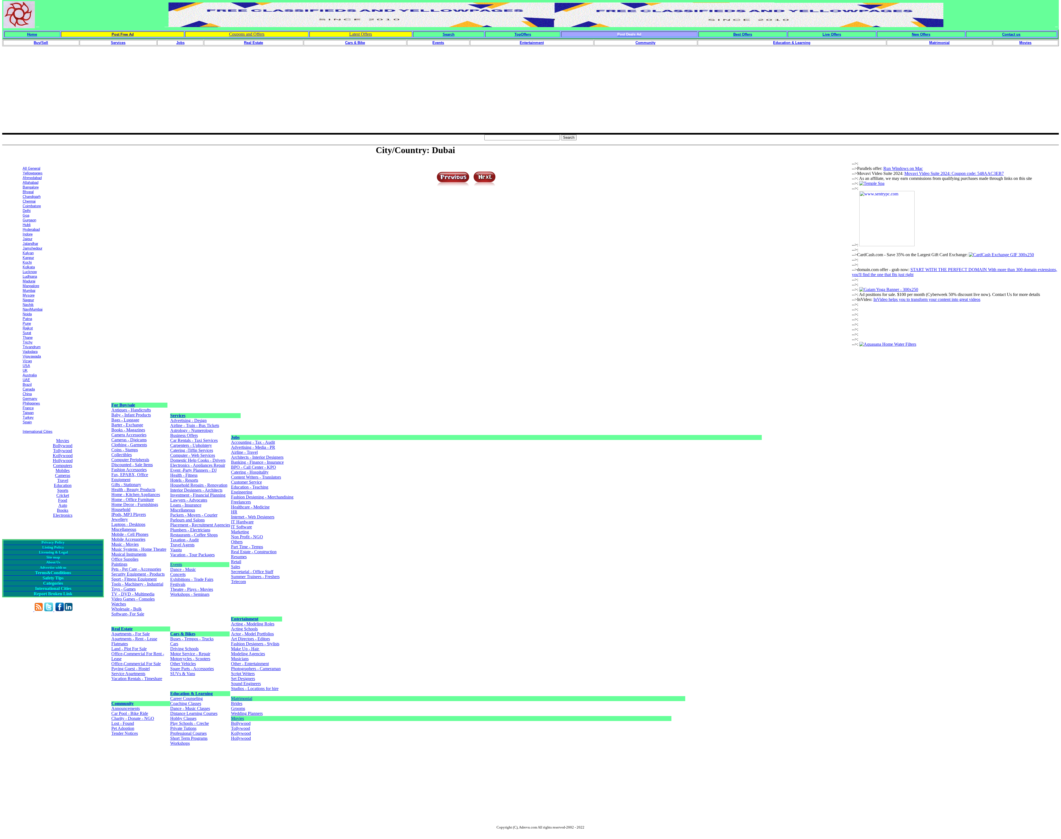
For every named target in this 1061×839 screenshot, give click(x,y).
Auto (62, 505)
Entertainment (244, 619)
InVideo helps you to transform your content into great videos (926, 299)
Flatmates (119, 643)
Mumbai (29, 291)
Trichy (28, 342)
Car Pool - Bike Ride (129, 713)
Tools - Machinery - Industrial (137, 584)
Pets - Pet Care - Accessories (136, 569)
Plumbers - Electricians (190, 530)
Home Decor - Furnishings (134, 504)
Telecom (238, 581)
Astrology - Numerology (191, 430)
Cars (174, 643)
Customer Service (246, 482)
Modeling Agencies (248, 653)
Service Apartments (128, 673)
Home (32, 34)
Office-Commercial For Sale (136, 663)
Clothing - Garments (129, 444)
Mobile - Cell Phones (129, 534)
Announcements (125, 708)
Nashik (28, 305)
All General (31, 168)
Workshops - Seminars (189, 594)
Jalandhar (30, 244)
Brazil (27, 384)
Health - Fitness (184, 475)
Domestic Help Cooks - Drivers (197, 460)
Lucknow (30, 272)
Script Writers (243, 673)
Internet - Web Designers (252, 517)
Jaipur (27, 239)
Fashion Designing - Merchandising (262, 497)
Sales (235, 566)
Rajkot (28, 328)
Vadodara (30, 352)
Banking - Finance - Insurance (257, 462)
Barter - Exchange (127, 425)
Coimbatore (32, 206)
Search (449, 34)
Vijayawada (32, 356)
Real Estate (122, 628)
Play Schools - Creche (189, 723)
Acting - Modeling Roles (252, 624)
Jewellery (119, 519)
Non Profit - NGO (247, 536)
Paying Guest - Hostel (130, 668)
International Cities (37, 431)
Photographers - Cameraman (256, 668)
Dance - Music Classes (190, 708)
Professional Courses (188, 733)
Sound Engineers (246, 683)
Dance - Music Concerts (183, 572)
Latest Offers (360, 34)
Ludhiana (30, 276)
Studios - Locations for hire (255, 688)
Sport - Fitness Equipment (134, 579)
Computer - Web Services (192, 455)
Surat (27, 333)
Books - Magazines (128, 430)
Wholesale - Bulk (126, 609)
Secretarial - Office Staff (252, 571)
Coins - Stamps (124, 449)
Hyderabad (31, 229)
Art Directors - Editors (250, 638)
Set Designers (243, 678)
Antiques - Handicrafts (131, 410)
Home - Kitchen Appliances (135, 494)
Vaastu (176, 549)
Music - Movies (125, 544)
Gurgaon (29, 220)
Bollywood (62, 445)
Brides (236, 703)
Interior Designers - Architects (196, 490)
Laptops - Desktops (128, 524)
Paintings (119, 564)
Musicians (240, 658)
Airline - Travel (244, 452)
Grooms (238, 708)
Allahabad (30, 182)
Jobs (235, 437)
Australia (30, 375)
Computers (62, 465)
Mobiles (63, 470)
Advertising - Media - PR (253, 447)
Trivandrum (32, 347)
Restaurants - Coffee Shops (194, 535)
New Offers (921, 34)
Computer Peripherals (130, 459)
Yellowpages (33, 173)
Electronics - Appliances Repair (197, 465)
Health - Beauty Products (133, 489)
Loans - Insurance (185, 505)
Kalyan (28, 253)
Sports (62, 490)
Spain (27, 422)
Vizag (27, 361)
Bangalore (31, 187)
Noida (27, 314)
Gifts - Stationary (126, 484)
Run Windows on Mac (903, 168)
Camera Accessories (128, 434)
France (28, 408)
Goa (26, 215)
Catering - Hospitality (250, 472)
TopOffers (522, 34)
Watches (118, 604)
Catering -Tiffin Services (191, 450)
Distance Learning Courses (193, 713)
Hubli (27, 225)
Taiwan (28, 413)
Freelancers (241, 502)
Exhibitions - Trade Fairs (191, 579)
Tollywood (62, 450)
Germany (30, 399)
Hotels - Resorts (184, 480)
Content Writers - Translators (256, 477)
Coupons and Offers (246, 34)
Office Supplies (124, 559)
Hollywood (63, 460)
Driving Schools (184, 648)
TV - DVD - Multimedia (132, 594)
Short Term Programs (189, 738)
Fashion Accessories (129, 469)
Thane (28, 337)
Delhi (27, 211)
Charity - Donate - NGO (132, 718)
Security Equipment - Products (138, 574)
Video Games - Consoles (133, 599)
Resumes (239, 556)
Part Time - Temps (247, 546)
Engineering (241, 492)
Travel (62, 480)
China (27, 394)
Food (62, 500)
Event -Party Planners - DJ (193, 470)
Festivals (177, 584)
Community (122, 703)
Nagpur (28, 300)
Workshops (180, 743)
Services (177, 415)
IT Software (241, 527)
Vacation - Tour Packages (192, 554)
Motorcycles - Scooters (190, 658)
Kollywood (63, 455)
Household (120, 509)
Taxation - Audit (184, 540)
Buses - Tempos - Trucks (192, 638)
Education (63, 485)
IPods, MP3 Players (128, 514)
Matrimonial (241, 698)
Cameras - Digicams (129, 439)
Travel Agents (182, 544)
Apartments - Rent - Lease (134, 638)
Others (237, 541)
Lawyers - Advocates (188, 500)
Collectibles (121, 454)
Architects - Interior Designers (257, 457)
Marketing (240, 531)
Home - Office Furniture (132, 499)
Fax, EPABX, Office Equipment (129, 477)
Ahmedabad (32, 178)
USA (26, 366)
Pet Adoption (122, 728)
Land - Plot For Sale (129, 648)
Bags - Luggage (125, 420)
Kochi (27, 262)
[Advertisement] (530, 94)
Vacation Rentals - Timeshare (136, 678)
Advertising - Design (188, 420)
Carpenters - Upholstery (191, 445)
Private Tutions (183, 728)
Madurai (29, 281)
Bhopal (28, 192)
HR (234, 512)
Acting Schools (244, 628)
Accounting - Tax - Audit (253, 442)
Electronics (62, 515)
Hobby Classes (183, 718)
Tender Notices (124, 733)
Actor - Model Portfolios (252, 633)
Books (62, 510)
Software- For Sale (127, 614)
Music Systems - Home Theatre (138, 549)
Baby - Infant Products (131, 415)
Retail (236, 561)
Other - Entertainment (250, 663)
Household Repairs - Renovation (198, 485)
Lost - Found (122, 723)
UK (25, 370)
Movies (62, 440)
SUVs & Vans (182, 673)
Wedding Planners (247, 713)
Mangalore (31, 286)
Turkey (28, 417)
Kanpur (28, 258)
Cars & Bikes (182, 633)
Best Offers (742, 34)
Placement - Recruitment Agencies (200, 525)
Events (176, 564)
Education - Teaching (249, 487)
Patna (27, 319)
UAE (26, 380)
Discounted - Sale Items (132, 464)
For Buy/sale (123, 405)
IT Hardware (242, 522)
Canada (29, 389)
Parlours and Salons (187, 520)
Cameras (62, 475)
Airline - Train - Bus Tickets (194, 425)
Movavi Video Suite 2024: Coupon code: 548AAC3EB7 (954, 173)
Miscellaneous (123, 529)
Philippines (31, 403)
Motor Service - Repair (190, 653)
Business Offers (184, 435)
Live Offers (832, 34)
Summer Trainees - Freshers (255, 576)
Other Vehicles (183, 663)
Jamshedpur (32, 248)
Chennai (29, 201)
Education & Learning (191, 693)
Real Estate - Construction (254, 551)
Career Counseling (186, 698)
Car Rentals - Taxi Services (194, 440)
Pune (27, 323)
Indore (28, 234)
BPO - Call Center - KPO (253, 467)
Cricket (62, 495)
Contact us (1011, 34)
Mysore (29, 295)
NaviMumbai (33, 309)
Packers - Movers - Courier (193, 515)
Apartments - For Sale (130, 633)
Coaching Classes (185, 703)
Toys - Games (123, 589)
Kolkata (29, 267)
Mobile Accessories (128, 539)
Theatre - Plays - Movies (191, 589)
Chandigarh (32, 197)
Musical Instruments (128, 554)
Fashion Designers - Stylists (255, 643)
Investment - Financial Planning (197, 495)
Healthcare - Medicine (250, 507)
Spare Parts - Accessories (192, 668)
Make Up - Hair (245, 648)
